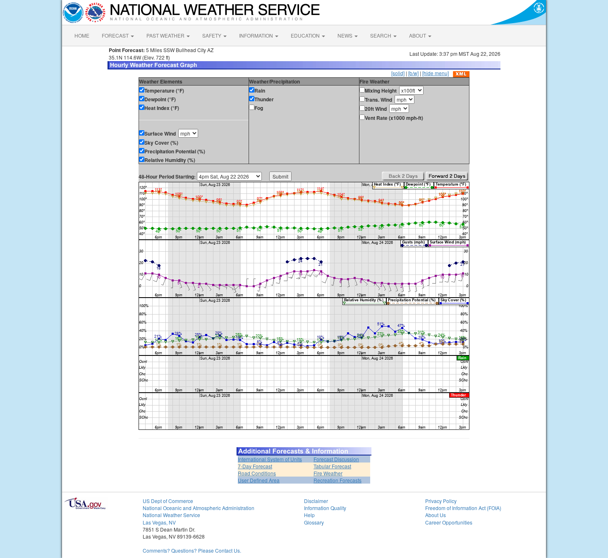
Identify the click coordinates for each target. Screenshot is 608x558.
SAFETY (212, 35)
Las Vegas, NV (159, 522)
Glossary (314, 522)
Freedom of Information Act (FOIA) (463, 507)
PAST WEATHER (166, 35)
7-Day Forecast (255, 466)
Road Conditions (257, 473)
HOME (81, 35)
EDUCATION (306, 35)
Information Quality (325, 507)
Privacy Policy (441, 500)
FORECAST (116, 35)
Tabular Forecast (332, 466)
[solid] (398, 72)
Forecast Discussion (336, 459)
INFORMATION (256, 35)
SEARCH (381, 35)
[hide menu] (435, 72)
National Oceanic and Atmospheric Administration (198, 507)
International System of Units (270, 459)
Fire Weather (328, 473)
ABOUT (418, 35)
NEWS (346, 35)
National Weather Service (171, 514)
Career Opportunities (448, 522)
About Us (435, 514)
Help (309, 514)
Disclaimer (316, 500)
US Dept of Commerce (168, 500)
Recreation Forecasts (337, 480)
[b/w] (413, 72)
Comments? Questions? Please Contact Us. (192, 550)
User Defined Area (259, 480)
